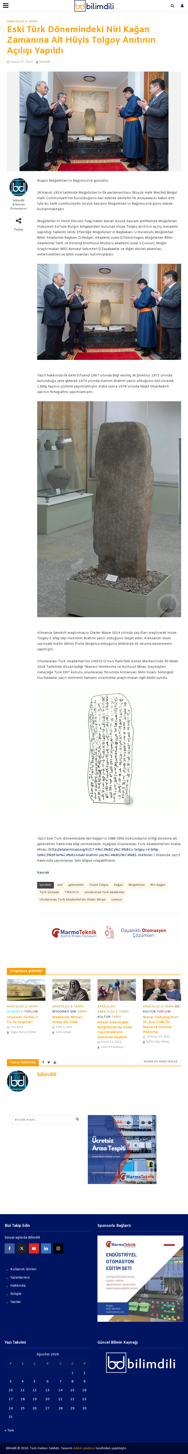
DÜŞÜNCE (15, 1012)
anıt (60, 885)
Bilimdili (20, 204)
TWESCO (72, 892)
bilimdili (44, 62)
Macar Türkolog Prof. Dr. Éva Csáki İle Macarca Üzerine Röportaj (161, 1024)
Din (73, 1012)
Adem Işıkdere (84, 1448)
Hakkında (17, 1286)
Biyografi (60, 1012)
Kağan (118, 885)
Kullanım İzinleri (23, 1269)
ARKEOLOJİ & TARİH (22, 21)
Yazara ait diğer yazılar (160, 1061)
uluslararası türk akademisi (104, 892)
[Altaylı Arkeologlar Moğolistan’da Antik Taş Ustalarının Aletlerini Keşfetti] (116, 989)
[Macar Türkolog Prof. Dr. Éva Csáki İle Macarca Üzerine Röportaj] (162, 989)
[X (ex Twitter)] (22, 1248)
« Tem (9, 1430)
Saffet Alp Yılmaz (157, 1042)
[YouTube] (34, 1248)
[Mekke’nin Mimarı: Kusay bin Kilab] (71, 989)
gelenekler (76, 885)
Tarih (82, 1012)
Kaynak (43, 872)
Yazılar (15, 1302)
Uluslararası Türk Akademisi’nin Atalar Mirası (72, 900)
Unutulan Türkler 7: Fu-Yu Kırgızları (23, 1019)
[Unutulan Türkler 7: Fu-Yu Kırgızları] (26, 989)
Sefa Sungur (63, 1032)
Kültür (103, 1017)
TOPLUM (31, 1012)
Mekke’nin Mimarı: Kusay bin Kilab (67, 1019)
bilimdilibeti (19, 209)
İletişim (16, 1294)
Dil (177, 1007)
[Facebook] (10, 1248)
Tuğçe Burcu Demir (23, 1032)
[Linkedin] (46, 1248)
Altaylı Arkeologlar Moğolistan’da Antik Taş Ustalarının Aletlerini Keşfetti (114, 1029)
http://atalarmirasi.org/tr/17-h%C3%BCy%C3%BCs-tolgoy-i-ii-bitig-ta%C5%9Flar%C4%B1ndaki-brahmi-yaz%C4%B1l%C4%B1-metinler (98, 852)
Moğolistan (136, 885)
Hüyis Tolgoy (98, 885)
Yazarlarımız (20, 1278)
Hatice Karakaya (112, 1047)
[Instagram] (58, 1248)
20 (47, 1399)
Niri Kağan (157, 885)
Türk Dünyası (49, 892)
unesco (116, 900)
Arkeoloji (106, 1007)
